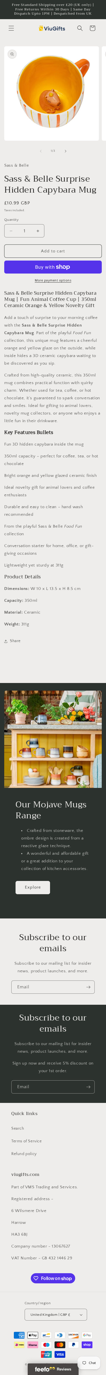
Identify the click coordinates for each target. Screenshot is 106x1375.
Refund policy (24, 1154)
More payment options (53, 280)
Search (17, 1128)
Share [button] (15, 641)
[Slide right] (65, 151)
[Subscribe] (88, 987)
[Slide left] (40, 151)
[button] (11, 28)
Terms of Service (26, 1141)
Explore (33, 887)
